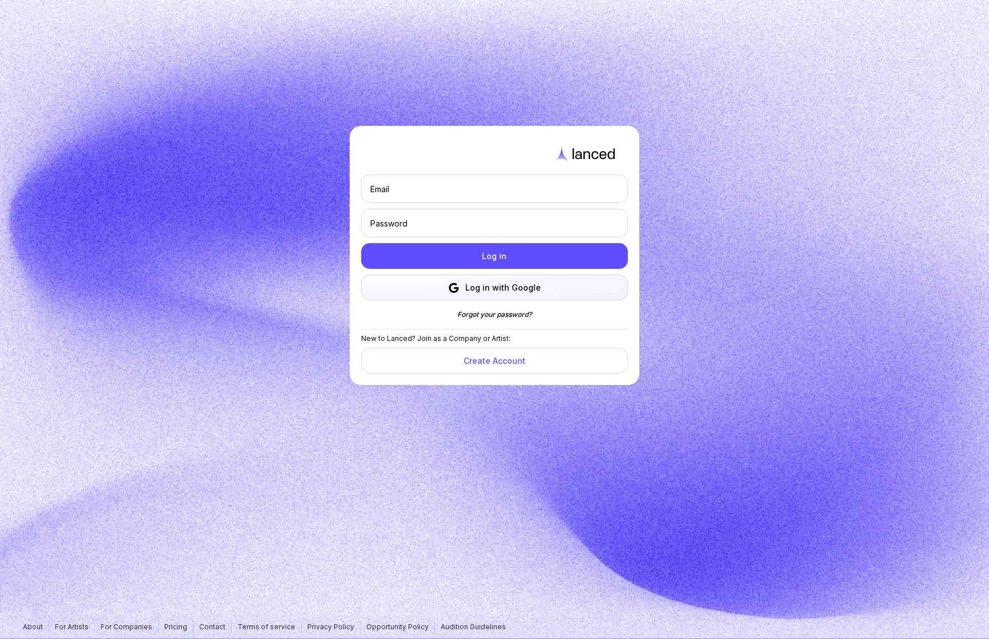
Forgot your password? (494, 314)
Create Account (494, 361)
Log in (494, 256)
